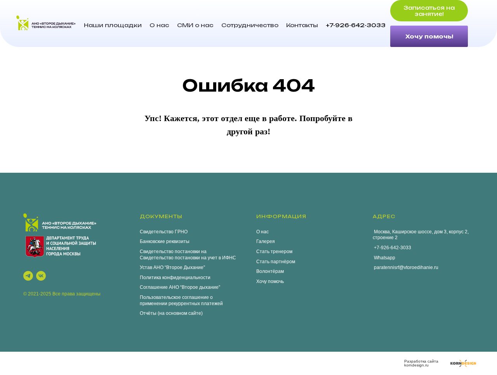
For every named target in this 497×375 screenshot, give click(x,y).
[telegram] (28, 276)
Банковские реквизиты (164, 241)
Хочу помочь (270, 281)
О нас (159, 25)
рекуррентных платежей (196, 303)
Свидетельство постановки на (173, 251)
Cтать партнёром (275, 261)
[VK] (41, 276)
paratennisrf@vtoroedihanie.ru (405, 267)
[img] (463, 363)
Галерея (265, 241)
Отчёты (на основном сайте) (171, 313)
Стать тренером (274, 251)
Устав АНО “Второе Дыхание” (172, 267)
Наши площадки (113, 25)
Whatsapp (384, 257)
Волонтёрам (270, 271)
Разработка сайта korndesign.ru (421, 363)
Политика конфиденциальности (175, 277)
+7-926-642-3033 (356, 25)
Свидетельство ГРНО (164, 231)
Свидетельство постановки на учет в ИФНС (188, 257)
